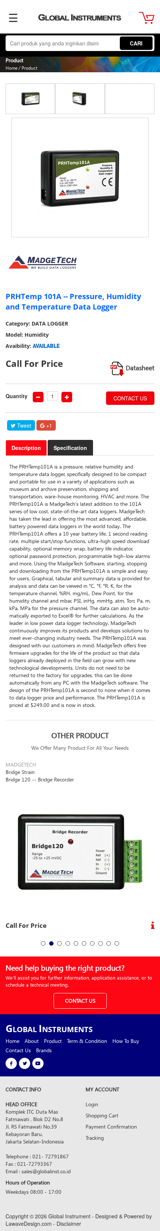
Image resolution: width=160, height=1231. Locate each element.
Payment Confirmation (111, 1126)
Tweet (23, 425)
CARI (136, 43)
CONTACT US (130, 398)
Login (92, 1104)
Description (26, 447)
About (32, 1040)
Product (29, 68)
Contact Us (18, 1050)
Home (11, 68)
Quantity (17, 396)
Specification (70, 447)
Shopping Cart (102, 1115)
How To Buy (125, 1040)
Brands (44, 1050)
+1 (48, 425)
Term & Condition (87, 1040)
